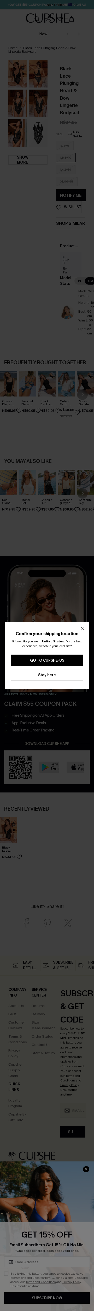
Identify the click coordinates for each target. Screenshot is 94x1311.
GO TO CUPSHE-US (47, 660)
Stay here (47, 675)
